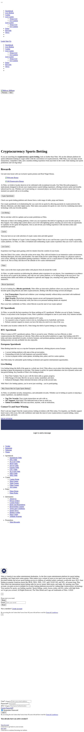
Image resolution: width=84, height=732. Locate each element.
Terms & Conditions (52, 612)
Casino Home (14, 479)
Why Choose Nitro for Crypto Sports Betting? (16, 388)
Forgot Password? (7, 708)
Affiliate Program (16, 516)
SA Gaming (14, 21)
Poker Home (14, 491)
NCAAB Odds (15, 471)
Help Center (14, 514)
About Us (13, 499)
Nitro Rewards (15, 522)
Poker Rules (14, 493)
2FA (2, 706)
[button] (13, 41)
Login (3, 41)
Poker (7, 28)
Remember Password (11, 710)
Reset (3, 600)
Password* (4, 703)
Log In (4, 712)
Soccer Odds (14, 465)
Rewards (8, 30)
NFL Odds (13, 460)
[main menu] (2, 2)
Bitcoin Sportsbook (8, 284)
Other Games (14, 485)
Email (3, 602)
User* (5, 701)
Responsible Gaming (17, 507)
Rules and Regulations (17, 505)
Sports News (14, 510)
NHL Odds (13, 475)
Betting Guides (15, 512)
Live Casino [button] (9, 17)
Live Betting (9, 13)
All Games (13, 487)
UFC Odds (13, 469)
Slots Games (14, 481)
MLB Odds (14, 463)
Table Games (14, 483)
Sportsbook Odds (16, 458)
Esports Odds (14, 467)
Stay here (3, 728)
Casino (7, 15)
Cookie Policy (14, 503)
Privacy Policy (15, 501)
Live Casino (9, 23)
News (7, 32)
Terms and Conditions (17, 508)
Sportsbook (9, 11)
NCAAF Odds (15, 462)
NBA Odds (14, 473)
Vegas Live (13, 19)
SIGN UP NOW (6, 419)
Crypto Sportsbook (8, 196)
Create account (17, 609)
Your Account (5, 725)
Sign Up (8, 41)
